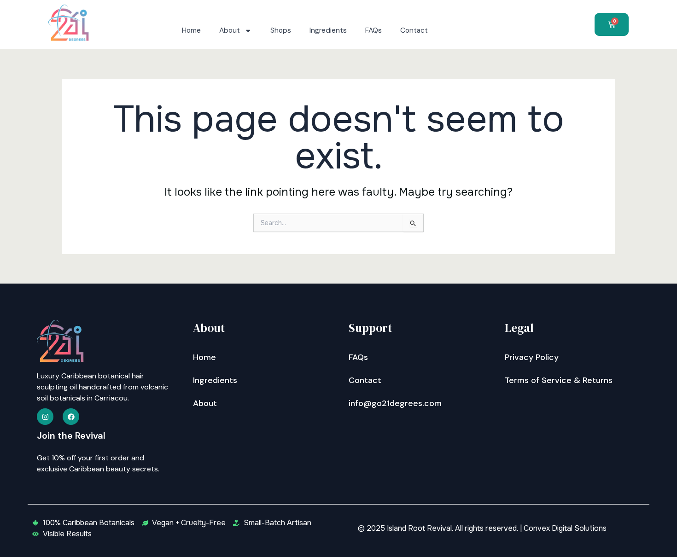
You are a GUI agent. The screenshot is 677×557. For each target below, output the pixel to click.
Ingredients (328, 30)
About (229, 30)
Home (191, 30)
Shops (280, 30)
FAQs (373, 30)
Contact (414, 30)
